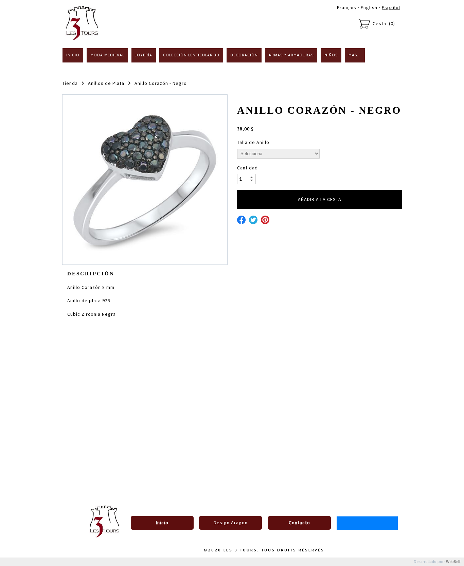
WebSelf (453, 561)
